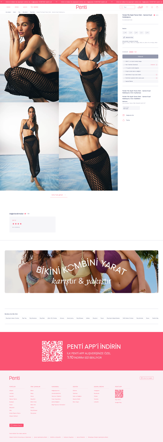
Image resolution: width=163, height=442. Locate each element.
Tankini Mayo (155, 318)
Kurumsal (55, 386)
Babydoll (11, 407)
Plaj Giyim (25, 12)
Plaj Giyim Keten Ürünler (12, 318)
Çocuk (25, 7)
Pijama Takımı (13, 399)
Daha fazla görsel (57, 195)
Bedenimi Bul (129, 37)
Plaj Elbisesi (80, 318)
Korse (10, 404)
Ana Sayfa (8, 12)
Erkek (17, 7)
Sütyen (11, 390)
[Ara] (122, 7)
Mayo (32, 393)
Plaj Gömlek (139, 318)
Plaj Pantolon (33, 318)
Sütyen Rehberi (13, 416)
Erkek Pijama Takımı (14, 413)
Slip (10, 410)
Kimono (62, 318)
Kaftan (88, 318)
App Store (118, 399)
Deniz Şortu (70, 318)
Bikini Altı (33, 404)
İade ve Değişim (77, 396)
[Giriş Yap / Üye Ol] (152, 7)
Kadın (8, 7)
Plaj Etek (32, 12)
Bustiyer (11, 402)
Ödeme (75, 390)
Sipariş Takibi (76, 399)
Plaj (19, 12)
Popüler (12, 386)
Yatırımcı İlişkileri (56, 396)
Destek (75, 386)
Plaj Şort (95, 318)
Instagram (96, 390)
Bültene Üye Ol (17, 425)
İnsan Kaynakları (56, 399)
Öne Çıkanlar (35, 386)
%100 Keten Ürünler (128, 318)
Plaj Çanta (33, 413)
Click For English (147, 378)
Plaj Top (24, 318)
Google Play (118, 402)
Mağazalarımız (55, 390)
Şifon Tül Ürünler (52, 318)
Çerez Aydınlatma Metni (40, 437)
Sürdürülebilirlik (56, 393)
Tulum (102, 318)
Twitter (96, 396)
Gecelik (11, 396)
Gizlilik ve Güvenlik (55, 437)
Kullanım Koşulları (69, 437)
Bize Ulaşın (76, 402)
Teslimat (75, 393)
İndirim (36, 7)
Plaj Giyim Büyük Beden (113, 318)
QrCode (119, 394)
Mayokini (33, 399)
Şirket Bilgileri (55, 402)
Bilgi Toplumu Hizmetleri (58, 404)
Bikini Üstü (33, 402)
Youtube (96, 399)
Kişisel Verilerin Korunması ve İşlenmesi (20, 437)
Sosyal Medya (99, 386)
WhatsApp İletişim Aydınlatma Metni (98, 437)
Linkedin (96, 402)
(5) (157, 15)
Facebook (96, 393)
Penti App (118, 386)
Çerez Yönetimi (81, 437)
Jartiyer (11, 393)
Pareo (147, 318)
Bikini (32, 390)
